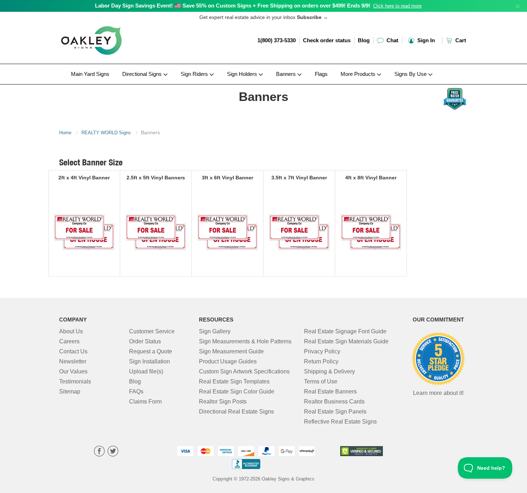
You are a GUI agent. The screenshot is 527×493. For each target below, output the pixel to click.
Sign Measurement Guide (231, 351)
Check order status (327, 40)
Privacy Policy (322, 351)
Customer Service (152, 331)
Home (65, 132)
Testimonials (75, 381)
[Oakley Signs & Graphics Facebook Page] (99, 452)
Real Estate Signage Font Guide (345, 331)
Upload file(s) (146, 371)
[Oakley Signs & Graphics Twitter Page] (113, 452)
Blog (364, 40)
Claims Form (145, 401)
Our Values (73, 371)
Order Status (145, 341)
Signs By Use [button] (411, 74)
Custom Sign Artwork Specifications (244, 371)
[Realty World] (106, 86)
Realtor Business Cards (334, 401)
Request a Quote (150, 351)
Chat (391, 40)
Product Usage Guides (228, 361)
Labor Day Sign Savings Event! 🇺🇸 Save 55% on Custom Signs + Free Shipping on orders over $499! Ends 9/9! (232, 6)
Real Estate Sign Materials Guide (346, 341)
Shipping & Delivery (329, 371)
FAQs (136, 391)
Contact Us (73, 351)
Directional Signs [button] (142, 74)
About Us (71, 331)
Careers (69, 341)
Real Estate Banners (330, 391)
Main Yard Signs (90, 74)
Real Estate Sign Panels (335, 412)
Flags (321, 74)
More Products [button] (359, 74)
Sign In (425, 40)
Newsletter (72, 361)
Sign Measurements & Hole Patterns (245, 341)
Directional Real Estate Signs (236, 412)
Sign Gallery (215, 331)
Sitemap (69, 391)
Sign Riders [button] (195, 74)
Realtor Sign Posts (223, 401)
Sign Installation (149, 361)
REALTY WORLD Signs (106, 132)
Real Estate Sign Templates (234, 381)
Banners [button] (286, 74)
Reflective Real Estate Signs (340, 422)
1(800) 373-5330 (276, 40)
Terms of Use (320, 381)
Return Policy (321, 361)
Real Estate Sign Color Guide (236, 391)
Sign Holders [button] (242, 74)
